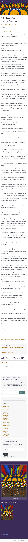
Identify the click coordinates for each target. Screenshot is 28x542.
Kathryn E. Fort (6, 418)
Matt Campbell (6, 409)
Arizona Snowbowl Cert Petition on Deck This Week (12, 346)
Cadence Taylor (5, 362)
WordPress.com (5, 534)
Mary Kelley (5, 428)
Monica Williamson (6, 435)
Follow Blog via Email (10, 441)
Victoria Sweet (6, 429)
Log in (3, 527)
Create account (5, 525)
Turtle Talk (14, 8)
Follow (5, 454)
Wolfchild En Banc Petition (7, 351)
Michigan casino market (6, 340)
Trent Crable (5, 413)
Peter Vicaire (5, 432)
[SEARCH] (25, 1)
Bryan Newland (6, 421)
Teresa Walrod (6, 434)
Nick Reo (5, 424)
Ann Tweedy (5, 431)
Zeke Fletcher (6, 416)
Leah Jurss (5, 419)
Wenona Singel (6, 406)
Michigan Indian (20, 339)
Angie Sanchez (6, 407)
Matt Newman (6, 422)
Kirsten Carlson (6, 412)
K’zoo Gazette (8, 31)
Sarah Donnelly (6, 415)
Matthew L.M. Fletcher (13, 24)
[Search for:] (11, 392)
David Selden (5, 426)
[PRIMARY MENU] (2, 1)
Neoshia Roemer (6, 425)
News (24, 339)
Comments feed (5, 532)
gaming (15, 339)
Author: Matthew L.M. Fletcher (8, 339)
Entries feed (4, 530)
